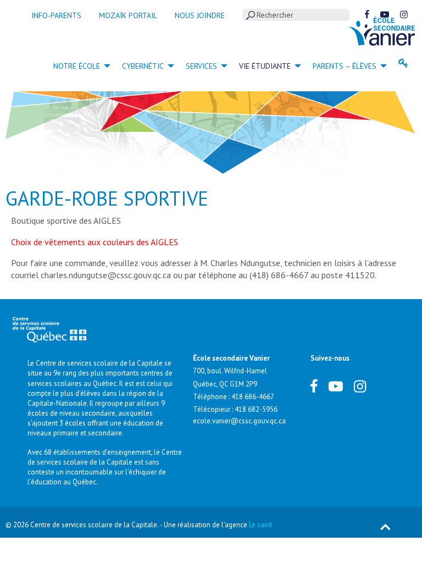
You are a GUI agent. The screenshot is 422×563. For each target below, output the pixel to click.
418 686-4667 (252, 396)
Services (201, 66)
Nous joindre (200, 15)
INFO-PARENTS (56, 15)
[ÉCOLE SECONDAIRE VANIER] (381, 30)
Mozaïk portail (128, 15)
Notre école (76, 66)
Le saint (260, 524)
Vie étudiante (265, 66)
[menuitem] (79, 65)
